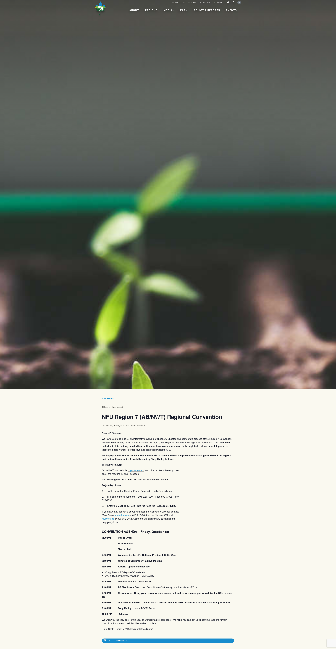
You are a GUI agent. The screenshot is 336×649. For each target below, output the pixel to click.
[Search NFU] (233, 2)
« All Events (108, 398)
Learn (183, 10)
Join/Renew (178, 2)
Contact (219, 2)
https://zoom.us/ (136, 470)
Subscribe (205, 2)
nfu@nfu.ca (108, 518)
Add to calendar (115, 641)
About (134, 10)
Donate (192, 2)
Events (231, 10)
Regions (151, 10)
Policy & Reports (207, 10)
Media (168, 10)
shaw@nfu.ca (122, 515)
